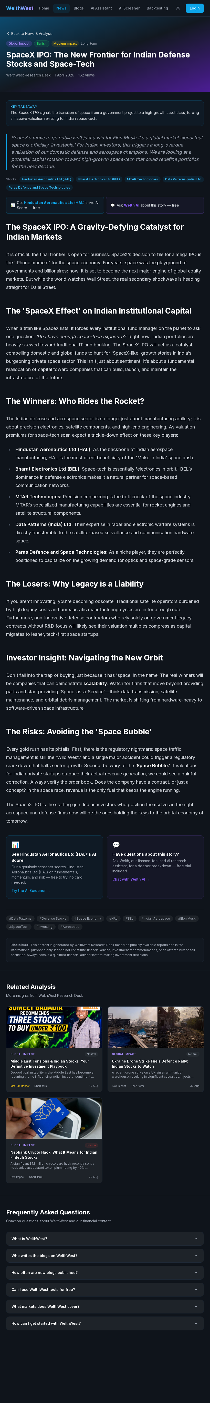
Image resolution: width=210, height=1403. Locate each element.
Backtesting (157, 8)
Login (195, 8)
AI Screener (129, 8)
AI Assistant (101, 8)
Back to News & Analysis (31, 33)
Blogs (79, 8)
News (61, 8)
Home (44, 8)
